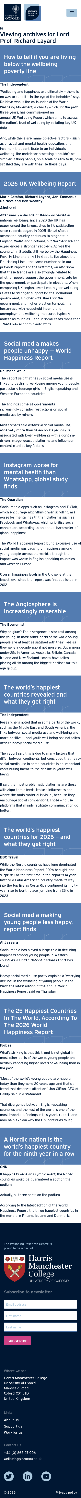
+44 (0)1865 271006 (20, 1452)
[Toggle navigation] (71, 13)
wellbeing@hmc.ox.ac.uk (23, 1458)
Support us (13, 1426)
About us (11, 1419)
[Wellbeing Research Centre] (22, 12)
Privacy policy (66, 1492)
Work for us (13, 1432)
